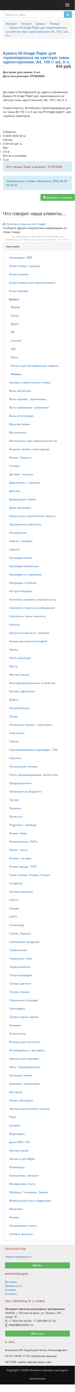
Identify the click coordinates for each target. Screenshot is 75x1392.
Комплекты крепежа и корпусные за (32, 599)
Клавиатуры (17, 1167)
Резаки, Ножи (18, 833)
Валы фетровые (19, 424)
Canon (14, 315)
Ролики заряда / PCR (23, 866)
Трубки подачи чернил (23, 1017)
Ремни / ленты (18, 850)
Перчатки (15, 758)
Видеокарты (17, 1134)
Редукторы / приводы (23, 825)
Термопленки (18, 950)
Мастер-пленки (19, 674)
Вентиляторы (18, 432)
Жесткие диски (19, 1150)
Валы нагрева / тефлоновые (27, 399)
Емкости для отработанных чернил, (32, 516)
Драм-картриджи (20, 507)
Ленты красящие (20, 658)
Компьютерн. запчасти (24, 1175)
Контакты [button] (38, 1333)
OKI (12, 349)
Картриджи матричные (24, 566)
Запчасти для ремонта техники (29, 1109)
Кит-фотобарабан (21, 591)
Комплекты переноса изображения (32, 608)
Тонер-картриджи (20, 975)
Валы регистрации (21, 416)
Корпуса (14, 624)
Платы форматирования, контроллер (33, 775)
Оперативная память (23, 1225)
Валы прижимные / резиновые (29, 407)
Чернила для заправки (24, 1058)
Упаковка (15, 1025)
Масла (13, 666)
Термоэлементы (20, 967)
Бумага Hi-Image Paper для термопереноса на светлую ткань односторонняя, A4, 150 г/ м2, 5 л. (37, 238)
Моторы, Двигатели (22, 691)
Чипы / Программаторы (24, 1067)
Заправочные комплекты (25, 524)
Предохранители (20, 783)
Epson (14, 324)
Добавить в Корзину (59, 197)
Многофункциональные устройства (32, 683)
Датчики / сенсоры (21, 474)
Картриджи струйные (23, 583)
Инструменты (18, 532)
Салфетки (15, 883)
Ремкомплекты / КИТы (23, 841)
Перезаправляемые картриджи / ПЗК (33, 750)
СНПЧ (13, 917)
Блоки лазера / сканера (24, 266)
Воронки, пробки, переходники (29, 449)
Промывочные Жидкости (25, 791)
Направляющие (19, 708)
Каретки (14, 549)
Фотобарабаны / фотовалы (27, 1050)
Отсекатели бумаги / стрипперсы (30, 725)
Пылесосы (16, 816)
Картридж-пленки (20, 558)
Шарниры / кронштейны (24, 1083)
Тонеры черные (19, 992)
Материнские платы (22, 1184)
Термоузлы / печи (20, 958)
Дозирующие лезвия (22, 499)
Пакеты (14, 741)
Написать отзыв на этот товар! (26, 224)
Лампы (13, 649)
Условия (10, 1290)
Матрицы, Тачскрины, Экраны (28, 1192)
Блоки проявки (18, 291)
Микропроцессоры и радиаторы (30, 1200)
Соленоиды (16, 925)
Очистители (17, 733)
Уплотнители (17, 1033)
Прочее (14, 800)
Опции (13, 716)
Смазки (14, 908)
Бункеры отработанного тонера (29, 382)
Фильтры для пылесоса (24, 1042)
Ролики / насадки (20, 858)
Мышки (14, 1217)
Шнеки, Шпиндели (21, 1100)
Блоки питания (19, 274)
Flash (12, 1117)
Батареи (14, 1125)
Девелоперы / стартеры (24, 482)
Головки (14, 466)
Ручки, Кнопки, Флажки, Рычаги (29, 875)
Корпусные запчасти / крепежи (29, 633)
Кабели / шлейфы (21, 541)
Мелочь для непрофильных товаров (33, 366)
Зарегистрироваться (18, 1256)
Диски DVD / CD (19, 1142)
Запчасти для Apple (22, 1159)
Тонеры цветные (20, 983)
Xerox (13, 357)
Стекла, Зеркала (20, 933)
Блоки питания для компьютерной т (32, 282)
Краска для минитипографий (28, 641)
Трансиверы (17, 1008)
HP (12, 332)
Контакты (11, 1294)
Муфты (14, 699)
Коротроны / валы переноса (27, 616)
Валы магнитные (20, 391)
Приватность (13, 1286)
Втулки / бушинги (20, 457)
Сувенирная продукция (24, 942)
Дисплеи (14, 491)
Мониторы (16, 1209)
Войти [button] (38, 1265)
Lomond (15, 340)
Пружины (15, 808)
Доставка (11, 1282)
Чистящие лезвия (20, 1075)
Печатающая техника (23, 766)
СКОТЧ (14, 900)
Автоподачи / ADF (21, 257)
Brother (14, 307)
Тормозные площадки (23, 1000)
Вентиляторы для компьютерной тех (33, 441)
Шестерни (15, 1092)
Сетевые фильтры (21, 891)
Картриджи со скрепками (25, 574)
